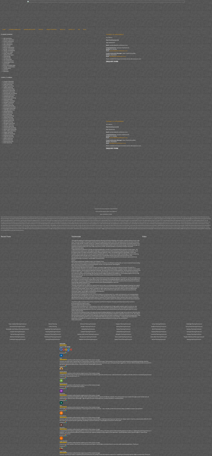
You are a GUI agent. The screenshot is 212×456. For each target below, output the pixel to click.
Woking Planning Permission (123, 326)
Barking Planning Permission (194, 339)
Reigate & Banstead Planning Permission (194, 337)
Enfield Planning (8, 117)
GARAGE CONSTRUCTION (9, 67)
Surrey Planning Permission (159, 324)
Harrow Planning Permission (17, 334)
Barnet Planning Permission (159, 339)
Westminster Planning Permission (88, 337)
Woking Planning (8, 104)
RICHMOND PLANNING (8, 89)
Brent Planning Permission (159, 329)
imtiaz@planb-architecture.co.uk (117, 56)
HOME (4, 29)
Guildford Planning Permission (159, 326)
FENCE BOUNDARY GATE (9, 65)
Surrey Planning (7, 99)
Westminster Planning (9, 127)
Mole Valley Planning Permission (159, 337)
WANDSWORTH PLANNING (9, 98)
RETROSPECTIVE (7, 58)
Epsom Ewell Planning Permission (123, 337)
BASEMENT (6, 64)
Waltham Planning (8, 136)
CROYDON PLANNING (8, 81)
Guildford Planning (8, 105)
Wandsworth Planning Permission (52, 337)
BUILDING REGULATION (29, 29)
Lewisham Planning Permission (159, 334)
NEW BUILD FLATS (7, 59)
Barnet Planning (8, 139)
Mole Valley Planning (9, 130)
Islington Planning (8, 102)
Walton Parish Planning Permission (123, 339)
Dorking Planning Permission (53, 339)
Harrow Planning (8, 122)
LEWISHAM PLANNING (8, 92)
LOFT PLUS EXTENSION (8, 40)
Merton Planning (53, 324)
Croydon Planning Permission (17, 331)
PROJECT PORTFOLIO (51, 29)
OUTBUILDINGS (7, 56)
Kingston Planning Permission (123, 324)
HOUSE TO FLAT (6, 46)
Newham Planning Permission (17, 337)
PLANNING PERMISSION (14, 29)
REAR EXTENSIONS (7, 43)
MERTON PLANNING (8, 87)
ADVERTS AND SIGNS (8, 55)
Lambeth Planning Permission (88, 331)
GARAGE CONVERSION (8, 49)
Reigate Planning (8, 132)
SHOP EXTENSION (7, 53)
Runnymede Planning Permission (194, 326)
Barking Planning (8, 141)
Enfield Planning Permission (124, 331)
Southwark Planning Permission (18, 339)
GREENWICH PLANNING (9, 90)
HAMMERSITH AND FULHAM (10, 93)
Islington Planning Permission (88, 326)
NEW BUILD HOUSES (8, 61)
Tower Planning (7, 142)
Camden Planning (8, 125)
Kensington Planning (9, 108)
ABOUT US (62, 29)
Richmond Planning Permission (88, 324)
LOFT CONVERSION (7, 38)
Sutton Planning (53, 326)
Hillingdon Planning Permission (123, 334)
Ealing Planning (7, 111)
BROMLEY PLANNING (8, 83)
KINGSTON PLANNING (8, 86)
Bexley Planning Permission (124, 329)
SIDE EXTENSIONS (8, 44)
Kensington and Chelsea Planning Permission (17, 329)
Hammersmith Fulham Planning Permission (88, 334)
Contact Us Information (115, 34)
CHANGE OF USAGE (8, 52)
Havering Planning (8, 116)
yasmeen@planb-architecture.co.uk (118, 50)
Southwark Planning (9, 133)
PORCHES (5, 70)
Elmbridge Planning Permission (194, 324)
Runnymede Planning (9, 107)
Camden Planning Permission (194, 334)
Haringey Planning (8, 120)
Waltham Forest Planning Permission (88, 339)
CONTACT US (71, 29)
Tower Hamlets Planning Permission (18, 324)
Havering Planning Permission (53, 331)
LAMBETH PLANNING (8, 96)
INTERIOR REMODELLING (9, 50)
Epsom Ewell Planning (9, 129)
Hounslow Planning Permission (17, 326)
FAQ (79, 29)
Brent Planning (7, 114)
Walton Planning (8, 138)
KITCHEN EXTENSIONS (8, 47)
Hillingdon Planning (9, 123)
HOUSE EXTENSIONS (8, 41)
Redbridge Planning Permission (53, 329)
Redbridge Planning (8, 110)
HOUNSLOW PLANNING (8, 95)
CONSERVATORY (7, 68)
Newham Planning (8, 126)
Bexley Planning (8, 113)
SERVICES (40, 29)
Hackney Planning (8, 119)
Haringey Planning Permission (194, 331)
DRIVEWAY (6, 71)
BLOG (84, 29)
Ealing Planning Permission (88, 329)
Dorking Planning (8, 135)
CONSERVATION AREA (8, 62)
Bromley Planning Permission (194, 329)
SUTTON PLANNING (7, 84)
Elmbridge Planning (9, 101)
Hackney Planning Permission (158, 331)
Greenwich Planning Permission (53, 334)
